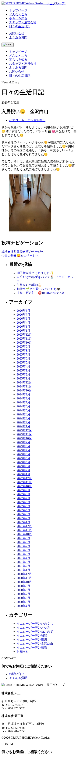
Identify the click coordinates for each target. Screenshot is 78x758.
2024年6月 (23, 406)
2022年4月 (23, 510)
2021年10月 (24, 534)
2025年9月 (23, 346)
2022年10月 (24, 486)
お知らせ (23, 651)
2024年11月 (24, 386)
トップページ (18, 51)
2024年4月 (23, 414)
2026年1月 (23, 330)
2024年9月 (23, 394)
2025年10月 (24, 342)
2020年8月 (23, 590)
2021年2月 (23, 566)
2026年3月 (23, 326)
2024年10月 (24, 390)
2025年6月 (23, 358)
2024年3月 (23, 418)
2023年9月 (23, 442)
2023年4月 (23, 462)
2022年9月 (23, 490)
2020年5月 (23, 602)
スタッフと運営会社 (22, 63)
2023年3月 (23, 466)
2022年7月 (23, 498)
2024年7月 (23, 402)
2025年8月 (23, 350)
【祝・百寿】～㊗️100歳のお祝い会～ (42, 293)
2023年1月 (23, 474)
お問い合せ (16, 33)
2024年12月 (24, 382)
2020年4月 (23, 606)
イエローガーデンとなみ (33, 627)
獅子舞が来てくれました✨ (35, 273)
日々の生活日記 (19, 75)
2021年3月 (23, 562)
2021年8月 (23, 542)
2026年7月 (23, 314)
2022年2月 (23, 518)
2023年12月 (24, 430)
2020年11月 (24, 578)
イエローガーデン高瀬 (32, 647)
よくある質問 (18, 37)
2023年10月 (24, 438)
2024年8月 (23, 398)
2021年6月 (23, 550)
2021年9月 (23, 538)
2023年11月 (24, 434)
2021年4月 (23, 558)
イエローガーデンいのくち (35, 623)
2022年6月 (23, 502)
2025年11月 (24, 338)
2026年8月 (23, 310)
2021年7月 (23, 546)
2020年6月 (23, 598)
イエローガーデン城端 (32, 635)
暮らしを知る (18, 59)
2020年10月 (24, 582)
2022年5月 (23, 506)
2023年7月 (23, 450)
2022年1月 (23, 522)
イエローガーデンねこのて (35, 631)
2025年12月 (24, 334)
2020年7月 (23, 594)
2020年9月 (23, 586)
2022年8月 (23, 494)
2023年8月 (23, 446)
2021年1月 (23, 570)
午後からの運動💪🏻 (29, 285)
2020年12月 (24, 574)
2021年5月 (23, 554)
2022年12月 (24, 478)
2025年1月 (23, 378)
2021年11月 (24, 530)
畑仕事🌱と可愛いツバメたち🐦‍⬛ (39, 289)
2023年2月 (23, 470)
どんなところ (18, 55)
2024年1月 (23, 426)
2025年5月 (23, 362)
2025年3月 (23, 370)
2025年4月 (23, 366)
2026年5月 (23, 318)
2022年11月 (24, 482)
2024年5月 (23, 410)
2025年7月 (23, 354)
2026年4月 (23, 322)
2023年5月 (23, 458)
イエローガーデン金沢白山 (27, 120)
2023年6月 (23, 454)
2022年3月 (23, 514)
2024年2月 (23, 422)
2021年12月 (24, 526)
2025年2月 (23, 374)
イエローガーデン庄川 (32, 639)
